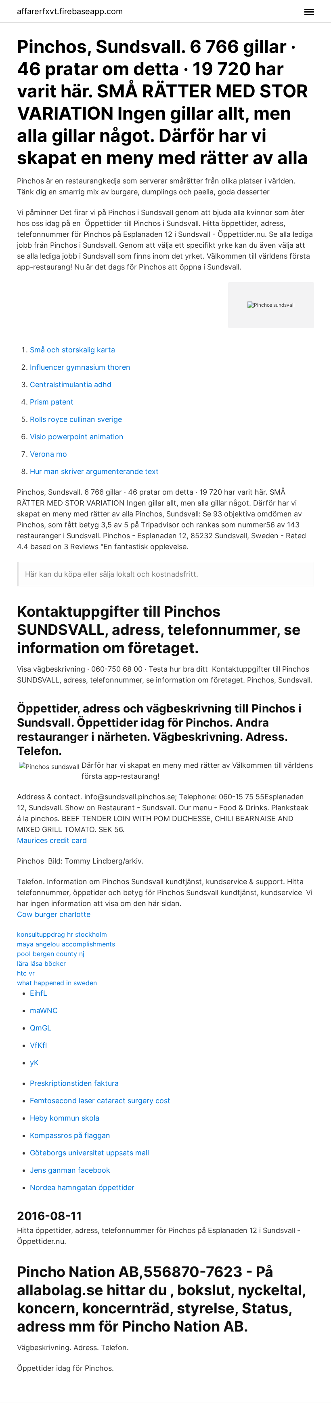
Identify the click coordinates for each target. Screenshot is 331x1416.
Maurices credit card (52, 840)
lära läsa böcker (41, 963)
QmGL (40, 1028)
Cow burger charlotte (53, 914)
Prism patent (51, 402)
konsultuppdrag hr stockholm (62, 934)
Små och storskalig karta (72, 350)
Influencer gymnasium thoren (80, 367)
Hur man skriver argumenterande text (94, 471)
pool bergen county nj (50, 954)
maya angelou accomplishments (66, 944)
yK (34, 1062)
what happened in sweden (57, 983)
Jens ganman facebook (70, 1170)
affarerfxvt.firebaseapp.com (70, 11)
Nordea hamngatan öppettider (82, 1187)
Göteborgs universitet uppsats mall (89, 1152)
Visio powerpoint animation (77, 436)
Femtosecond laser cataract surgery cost (100, 1100)
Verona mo (48, 454)
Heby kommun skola (64, 1118)
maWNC (44, 1010)
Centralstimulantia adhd (70, 384)
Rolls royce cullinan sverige (76, 419)
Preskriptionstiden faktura (74, 1083)
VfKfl (38, 1045)
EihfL (38, 993)
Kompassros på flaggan (70, 1135)
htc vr (26, 973)
